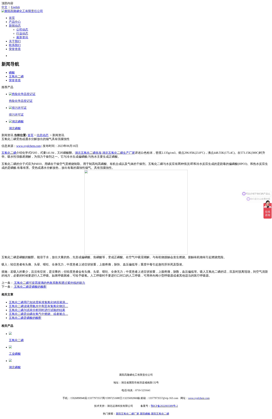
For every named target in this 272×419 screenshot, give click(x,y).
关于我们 (15, 41)
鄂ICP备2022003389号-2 (164, 406)
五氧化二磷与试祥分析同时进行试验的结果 (37, 310)
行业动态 (22, 33)
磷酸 (12, 72)
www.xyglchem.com (28, 145)
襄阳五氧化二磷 (160, 413)
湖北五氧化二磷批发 (88, 152)
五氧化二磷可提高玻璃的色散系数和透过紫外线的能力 (49, 282)
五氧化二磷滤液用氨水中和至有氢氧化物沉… (38, 306)
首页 (12, 17)
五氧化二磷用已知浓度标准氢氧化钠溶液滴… (38, 302)
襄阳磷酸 (145, 413)
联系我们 (15, 45)
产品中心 (15, 21)
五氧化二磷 (16, 76)
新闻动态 (15, 25)
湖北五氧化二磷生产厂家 (118, 152)
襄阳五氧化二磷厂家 (127, 413)
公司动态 (22, 29)
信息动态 (42, 135)
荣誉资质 (15, 49)
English (15, 7)
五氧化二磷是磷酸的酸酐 (30, 286)
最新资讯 (22, 37)
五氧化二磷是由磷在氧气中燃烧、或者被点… (38, 313)
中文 (4, 7)
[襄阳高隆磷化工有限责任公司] (22, 11)
